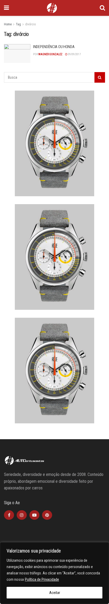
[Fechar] (103, 547)
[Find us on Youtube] (34, 515)
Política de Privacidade (42, 579)
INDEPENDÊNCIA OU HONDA (53, 46)
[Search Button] (102, 8)
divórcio (30, 24)
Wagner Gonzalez (50, 54)
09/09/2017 (74, 54)
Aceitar (54, 593)
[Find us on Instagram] (22, 515)
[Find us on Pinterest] (47, 515)
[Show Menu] (6, 8)
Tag (18, 24)
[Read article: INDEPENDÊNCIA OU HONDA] (17, 53)
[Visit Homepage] (52, 8)
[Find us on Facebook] (9, 515)
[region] (54, 573)
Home (8, 24)
